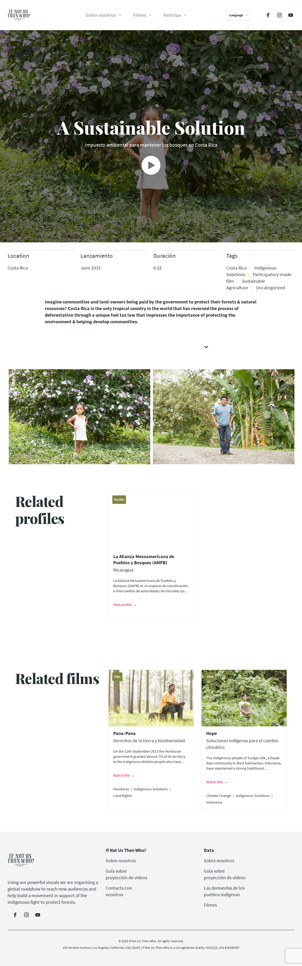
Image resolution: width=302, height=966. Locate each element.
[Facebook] (268, 15)
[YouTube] (290, 15)
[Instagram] (279, 15)
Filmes (210, 905)
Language (236, 15)
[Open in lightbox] (79, 416)
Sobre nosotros (121, 860)
